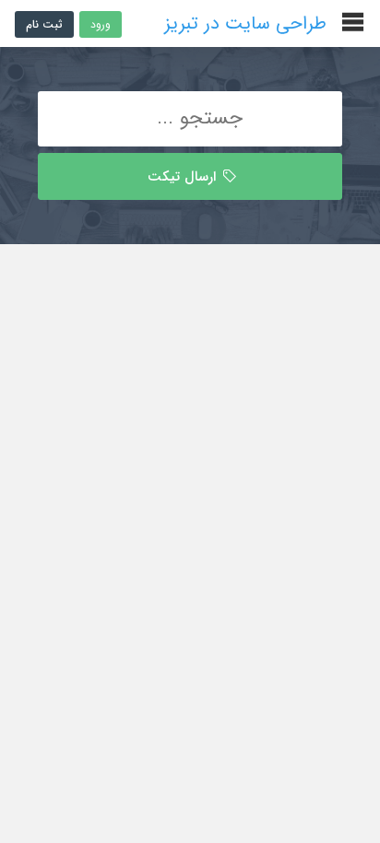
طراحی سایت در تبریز (245, 24)
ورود (100, 24)
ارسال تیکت (184, 177)
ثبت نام (44, 24)
